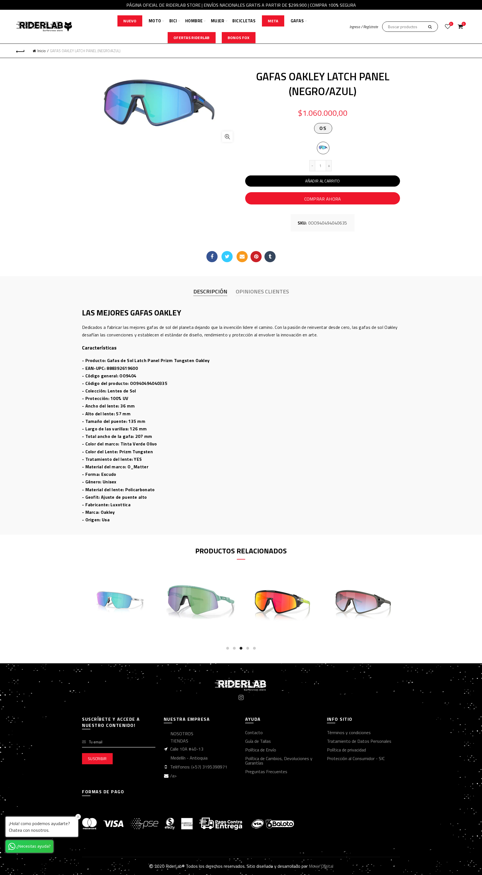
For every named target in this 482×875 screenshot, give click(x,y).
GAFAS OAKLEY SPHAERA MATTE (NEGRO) (284, 591)
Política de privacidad (346, 749)
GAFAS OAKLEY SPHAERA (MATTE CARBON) (365, 591)
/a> (173, 775)
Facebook (212, 256)
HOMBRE (194, 21)
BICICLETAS (244, 21)
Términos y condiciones (349, 732)
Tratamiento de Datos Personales (359, 741)
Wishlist (451, 24)
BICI (173, 21)
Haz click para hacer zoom (227, 136)
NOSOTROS (181, 733)
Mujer (218, 21)
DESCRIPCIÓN (210, 291)
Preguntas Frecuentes (266, 771)
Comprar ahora (322, 199)
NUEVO (129, 21)
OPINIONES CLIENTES (262, 291)
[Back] (20, 50)
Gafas (297, 21)
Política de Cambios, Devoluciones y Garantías (278, 760)
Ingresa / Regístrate (364, 27)
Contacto (254, 732)
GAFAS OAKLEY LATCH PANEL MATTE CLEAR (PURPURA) (122, 591)
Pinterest (256, 256)
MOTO (155, 21)
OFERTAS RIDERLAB (191, 37)
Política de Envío (260, 749)
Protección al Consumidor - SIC (356, 758)
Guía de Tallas (258, 741)
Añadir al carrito (322, 181)
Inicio (41, 51)
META (273, 21)
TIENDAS (179, 740)
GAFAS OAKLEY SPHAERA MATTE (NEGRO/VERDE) (203, 591)
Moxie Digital (321, 866)
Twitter (227, 256)
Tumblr (270, 256)
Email (242, 256)
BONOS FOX (239, 37)
